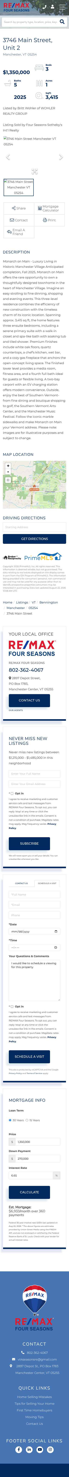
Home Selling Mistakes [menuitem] (34, 1397)
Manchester (16, 608)
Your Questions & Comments (29, 956)
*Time (13, 940)
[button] (62, 22)
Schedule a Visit (47, 883)
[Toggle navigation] (62, 7)
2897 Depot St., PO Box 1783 (37, 1370)
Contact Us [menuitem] (34, 1424)
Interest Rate (18, 1168)
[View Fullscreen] (8, 480)
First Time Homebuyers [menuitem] (34, 1410)
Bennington (48, 602)
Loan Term (16, 1110)
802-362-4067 (45, 7)
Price (12, 1134)
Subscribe (29, 843)
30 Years (18, 1120)
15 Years (35, 1120)
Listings (22, 602)
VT (34, 602)
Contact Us (29, 700)
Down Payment (20, 1151)
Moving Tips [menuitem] (34, 1417)
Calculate (29, 1192)
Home (7, 602)
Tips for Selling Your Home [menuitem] (34, 1404)
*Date (13, 924)
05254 (33, 608)
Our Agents (16, 710)
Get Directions (34, 539)
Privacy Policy (15, 1073)
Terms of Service (34, 1073)
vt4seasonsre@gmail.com (37, 1359)
